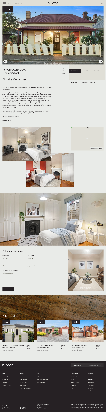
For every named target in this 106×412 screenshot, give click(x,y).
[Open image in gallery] (50, 170)
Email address (32, 263)
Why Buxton (23, 385)
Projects (5, 382)
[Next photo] (101, 61)
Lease (22, 373)
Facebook (91, 385)
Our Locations (75, 377)
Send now (7, 289)
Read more (6, 120)
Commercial (6, 379)
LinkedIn (90, 388)
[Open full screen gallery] (53, 35)
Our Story (74, 373)
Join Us (90, 373)
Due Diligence (23, 407)
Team (72, 379)
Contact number (8, 263)
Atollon (45, 409)
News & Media (75, 382)
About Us (73, 385)
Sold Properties (41, 377)
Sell (38, 373)
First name (6, 255)
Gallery (86, 71)
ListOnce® (39, 409)
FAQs (72, 388)
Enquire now (75, 71)
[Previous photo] (5, 61)
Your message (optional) (10, 270)
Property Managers (25, 388)
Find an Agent (6, 385)
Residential (5, 377)
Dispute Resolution (6, 406)
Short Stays (23, 382)
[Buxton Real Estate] (10, 365)
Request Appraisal (42, 379)
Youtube (90, 391)
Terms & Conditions (7, 409)
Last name (30, 255)
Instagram (91, 382)
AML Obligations (23, 409)
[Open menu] (4, 3)
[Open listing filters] (102, 3)
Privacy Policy (5, 407)
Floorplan (97, 71)
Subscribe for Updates (95, 365)
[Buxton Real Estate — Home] (53, 3)
